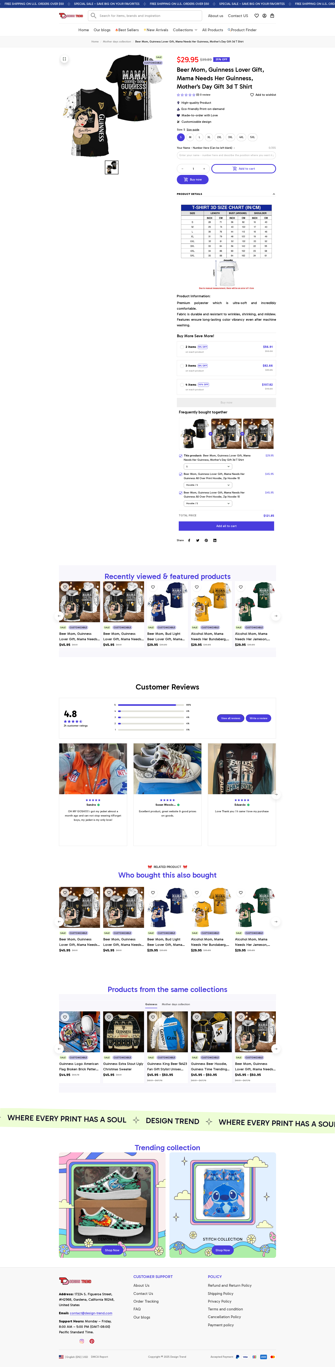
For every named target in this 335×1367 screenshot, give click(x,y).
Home (95, 41)
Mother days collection (117, 41)
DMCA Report (99, 1356)
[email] (91, 1313)
